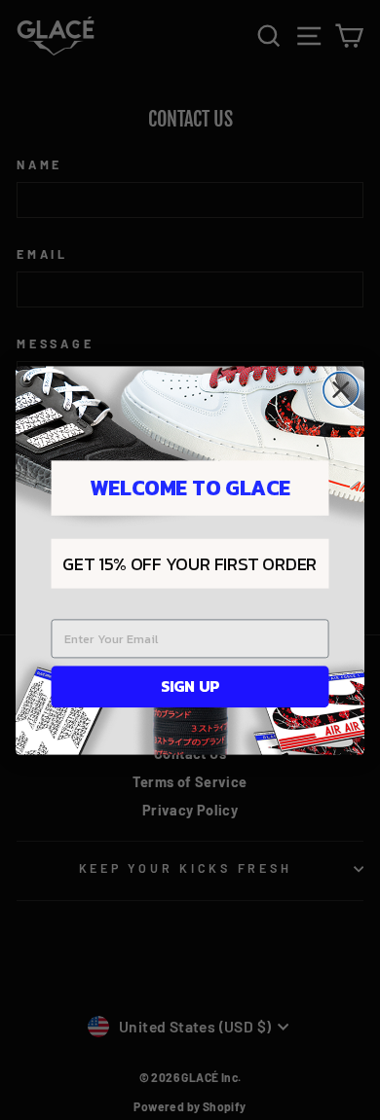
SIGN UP (190, 686)
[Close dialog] (341, 389)
